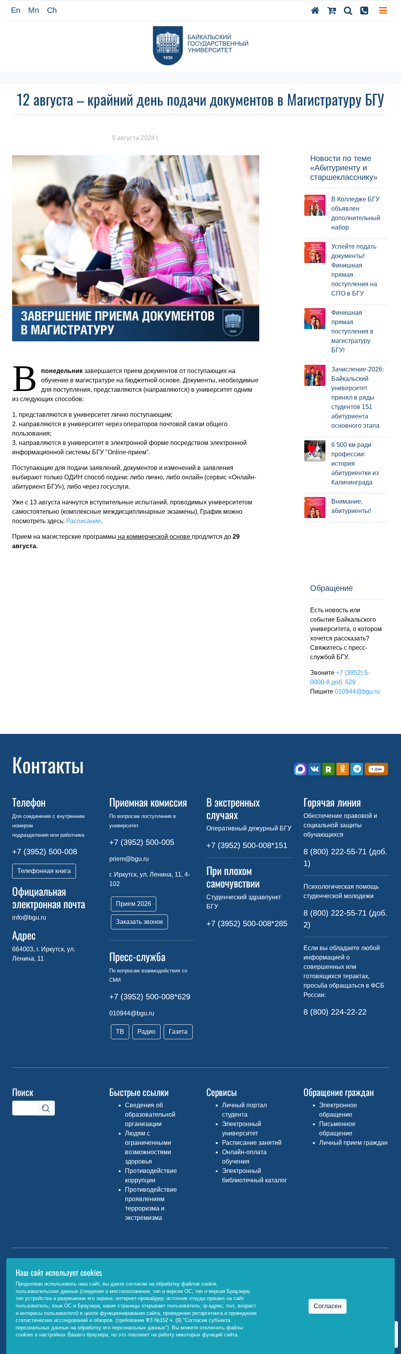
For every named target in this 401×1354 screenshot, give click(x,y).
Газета (178, 1031)
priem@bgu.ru (129, 858)
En (15, 10)
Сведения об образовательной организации (150, 1114)
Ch (52, 10)
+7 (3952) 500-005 (141, 842)
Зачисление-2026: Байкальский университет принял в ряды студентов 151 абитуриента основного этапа (357, 397)
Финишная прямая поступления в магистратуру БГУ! (352, 331)
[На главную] (315, 10)
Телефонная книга (44, 871)
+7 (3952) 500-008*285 (246, 923)
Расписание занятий (252, 1142)
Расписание (83, 521)
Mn (33, 10)
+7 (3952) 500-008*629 (149, 996)
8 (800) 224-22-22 (335, 1012)
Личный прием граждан (353, 1142)
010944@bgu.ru (357, 691)
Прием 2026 (133, 903)
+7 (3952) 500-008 (44, 851)
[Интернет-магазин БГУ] (331, 10)
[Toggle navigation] (383, 10)
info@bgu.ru (29, 917)
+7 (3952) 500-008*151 (246, 845)
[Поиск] (348, 10)
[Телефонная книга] (364, 10)
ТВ (120, 1031)
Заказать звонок (139, 921)
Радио (146, 1031)
